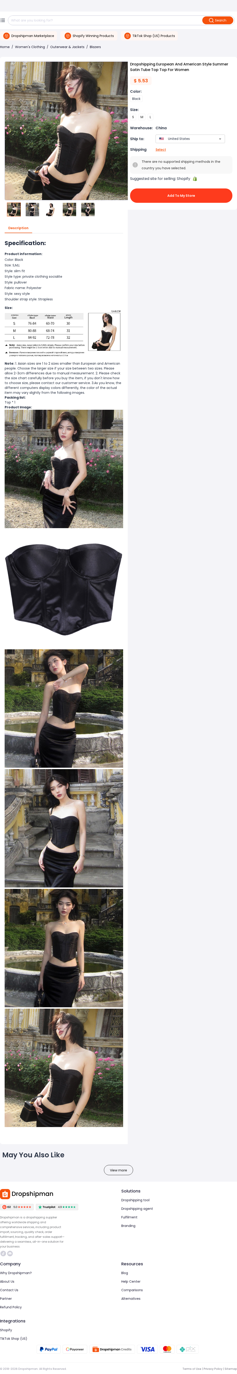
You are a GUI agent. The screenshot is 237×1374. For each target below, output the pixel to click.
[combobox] (183, 139)
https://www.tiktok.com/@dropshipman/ (3, 1253)
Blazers (95, 47)
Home (5, 47)
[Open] (220, 139)
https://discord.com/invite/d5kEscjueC (10, 1253)
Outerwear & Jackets (67, 47)
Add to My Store (181, 195)
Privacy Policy (213, 1369)
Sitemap (231, 1369)
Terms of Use (191, 1369)
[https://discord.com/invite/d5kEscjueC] (10, 1253)
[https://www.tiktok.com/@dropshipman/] (3, 1253)
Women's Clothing (30, 47)
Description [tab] (18, 228)
